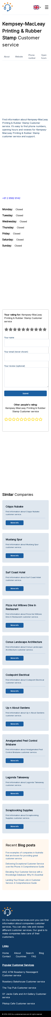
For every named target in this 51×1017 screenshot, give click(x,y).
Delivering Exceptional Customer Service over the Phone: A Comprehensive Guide (25, 865)
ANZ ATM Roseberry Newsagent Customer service (20, 974)
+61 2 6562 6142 (11, 198)
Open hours (43, 56)
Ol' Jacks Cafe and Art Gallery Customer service (24, 996)
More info (15, 523)
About (6, 56)
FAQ (33, 956)
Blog (41, 953)
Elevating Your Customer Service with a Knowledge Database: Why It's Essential (24, 873)
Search (30, 953)
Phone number (32, 56)
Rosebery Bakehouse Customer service (23, 981)
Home (5, 953)
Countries (21, 956)
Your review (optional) (14, 366)
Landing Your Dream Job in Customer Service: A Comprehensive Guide (23, 881)
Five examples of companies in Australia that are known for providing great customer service (24, 855)
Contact (6, 956)
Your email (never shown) (16, 352)
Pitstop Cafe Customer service (18, 1003)
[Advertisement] (25, 90)
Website (19, 56)
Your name (9, 337)
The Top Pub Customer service (19, 987)
